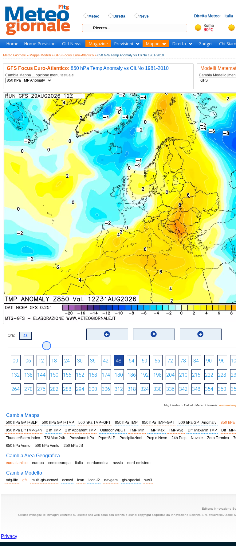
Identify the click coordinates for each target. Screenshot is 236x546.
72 (170, 361)
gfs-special (131, 480)
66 (157, 361)
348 (196, 389)
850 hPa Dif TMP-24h (24, 430)
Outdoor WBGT (112, 430)
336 (170, 389)
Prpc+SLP (106, 438)
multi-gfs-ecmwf (45, 480)
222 (209, 375)
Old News (71, 44)
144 (41, 375)
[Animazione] (153, 334)
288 (67, 389)
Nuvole (197, 438)
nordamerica (97, 463)
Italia (229, 15)
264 (15, 389)
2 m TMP (53, 430)
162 (80, 375)
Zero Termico (218, 438)
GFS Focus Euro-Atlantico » (75, 55)
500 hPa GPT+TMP (58, 422)
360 (222, 389)
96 (222, 361)
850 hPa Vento (18, 445)
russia (118, 463)
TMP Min (137, 430)
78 (183, 361)
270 (28, 389)
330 (157, 389)
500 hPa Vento (47, 445)
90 (209, 361)
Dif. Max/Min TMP (202, 430)
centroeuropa (59, 463)
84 (196, 361)
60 (144, 361)
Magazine (98, 44)
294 (80, 389)
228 (222, 375)
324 (144, 389)
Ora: (11, 335)
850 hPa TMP (126, 422)
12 (41, 361)
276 (41, 389)
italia (79, 463)
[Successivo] (200, 334)
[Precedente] (107, 334)
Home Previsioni (40, 44)
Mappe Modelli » (41, 55)
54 (131, 361)
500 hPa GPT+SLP (21, 422)
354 (209, 389)
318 (132, 389)
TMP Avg (176, 430)
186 (132, 375)
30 (80, 361)
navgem (111, 480)
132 (15, 375)
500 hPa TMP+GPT (94, 422)
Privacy (9, 536)
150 (54, 375)
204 (170, 375)
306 (106, 389)
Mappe (152, 44)
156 (67, 375)
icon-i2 (94, 480)
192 (144, 375)
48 (118, 361)
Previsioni (123, 44)
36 (93, 361)
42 (105, 361)
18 (54, 361)
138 (28, 375)
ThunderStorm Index (23, 438)
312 (119, 389)
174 (106, 375)
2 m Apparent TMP (80, 430)
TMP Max (156, 430)
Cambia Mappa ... (39, 75)
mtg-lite (12, 480)
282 (54, 389)
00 (15, 361)
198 (157, 375)
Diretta (179, 44)
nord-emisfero (139, 463)
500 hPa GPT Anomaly (197, 422)
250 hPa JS (73, 445)
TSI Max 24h (54, 438)
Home (12, 44)
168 (93, 375)
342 (183, 389)
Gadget (206, 44)
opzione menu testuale (55, 75)
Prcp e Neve (157, 438)
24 (67, 361)
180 (119, 375)
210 (183, 375)
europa (38, 463)
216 (196, 375)
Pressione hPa (81, 438)
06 (28, 361)
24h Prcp (179, 438)
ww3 (148, 480)
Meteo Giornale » (16, 55)
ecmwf (67, 480)
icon (80, 480)
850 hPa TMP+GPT (158, 422)
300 (93, 389)
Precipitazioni (131, 438)
